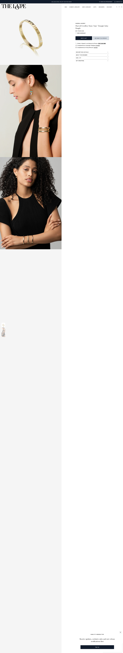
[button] (66, 7)
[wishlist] (119, 6)
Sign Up (97, 647)
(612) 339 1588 (102, 43)
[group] (3, 325)
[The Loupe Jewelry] (13, 7)
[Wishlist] (119, 6)
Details (98, 45)
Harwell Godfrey (80, 23)
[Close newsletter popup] (120, 632)
